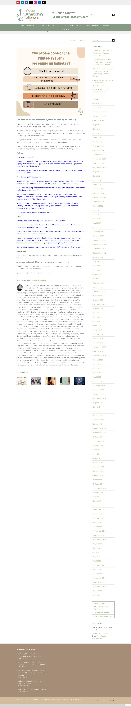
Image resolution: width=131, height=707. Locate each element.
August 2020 (98, 360)
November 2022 (99, 244)
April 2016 (97, 561)
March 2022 (97, 279)
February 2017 (98, 518)
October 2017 (98, 484)
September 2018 (99, 441)
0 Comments (47, 273)
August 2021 (98, 309)
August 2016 (98, 544)
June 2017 (97, 501)
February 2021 (98, 334)
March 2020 (97, 381)
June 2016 (97, 552)
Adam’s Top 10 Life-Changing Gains (32, 689)
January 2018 (98, 471)
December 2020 (99, 343)
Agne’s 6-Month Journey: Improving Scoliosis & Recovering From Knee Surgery (32, 672)
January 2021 (98, 339)
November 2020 (99, 347)
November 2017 (99, 480)
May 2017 (96, 505)
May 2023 (97, 219)
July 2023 (96, 210)
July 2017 (96, 497)
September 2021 (99, 304)
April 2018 (97, 458)
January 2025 (98, 150)
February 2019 (98, 420)
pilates (41, 273)
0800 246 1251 (103, 634)
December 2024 (99, 155)
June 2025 (97, 133)
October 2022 (98, 249)
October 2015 (98, 582)
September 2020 (99, 356)
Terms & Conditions (41, 699)
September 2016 (99, 540)
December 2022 (99, 240)
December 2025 (99, 112)
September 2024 (99, 167)
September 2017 (99, 488)
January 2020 (98, 390)
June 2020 (97, 368)
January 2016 (98, 570)
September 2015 (99, 587)
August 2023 (98, 206)
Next (81, 41)
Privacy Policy (54, 699)
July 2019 (96, 407)
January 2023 (98, 236)
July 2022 (96, 262)
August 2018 (98, 445)
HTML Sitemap (76, 699)
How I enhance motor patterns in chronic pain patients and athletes (102, 62)
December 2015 (99, 574)
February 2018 (98, 467)
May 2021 (96, 321)
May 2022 (97, 270)
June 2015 (97, 595)
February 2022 (98, 283)
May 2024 (97, 180)
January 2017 (98, 522)
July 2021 (96, 313)
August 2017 (98, 493)
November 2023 (99, 197)
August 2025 (98, 125)
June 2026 (97, 108)
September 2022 (99, 253)
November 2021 (99, 296)
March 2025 (97, 142)
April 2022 (97, 274)
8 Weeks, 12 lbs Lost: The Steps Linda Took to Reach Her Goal (103, 53)
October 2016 (98, 535)
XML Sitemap (64, 699)
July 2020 (97, 364)
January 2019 (98, 424)
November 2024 (99, 159)
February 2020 (99, 386)
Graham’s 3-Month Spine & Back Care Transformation (30, 682)
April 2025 (97, 138)
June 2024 (97, 176)
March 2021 (97, 330)
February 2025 (98, 146)
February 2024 (99, 189)
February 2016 (98, 565)
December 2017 (99, 475)
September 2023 (99, 202)
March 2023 (97, 227)
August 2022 (98, 257)
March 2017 (97, 514)
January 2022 (98, 287)
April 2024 (97, 185)
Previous (74, 41)
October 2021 (98, 300)
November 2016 (99, 531)
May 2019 (96, 411)
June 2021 (97, 317)
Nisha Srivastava (22, 273)
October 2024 (98, 163)
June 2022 (97, 266)
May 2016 (96, 557)
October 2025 (98, 120)
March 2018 (97, 463)
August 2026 (98, 103)
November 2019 (99, 394)
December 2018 (99, 428)
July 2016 (96, 548)
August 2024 (98, 172)
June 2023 (97, 215)
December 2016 (99, 527)
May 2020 (97, 373)
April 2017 (97, 510)
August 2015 (98, 591)
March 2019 (97, 416)
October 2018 (98, 437)
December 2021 (99, 292)
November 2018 (99, 433)
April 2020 (97, 377)
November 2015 (99, 578)
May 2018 (96, 454)
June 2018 (97, 450)
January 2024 (98, 193)
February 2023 (98, 232)
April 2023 (97, 223)
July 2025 (96, 129)
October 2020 (98, 351)
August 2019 (98, 403)
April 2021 (97, 326)
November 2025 (99, 116)
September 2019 (99, 398)
